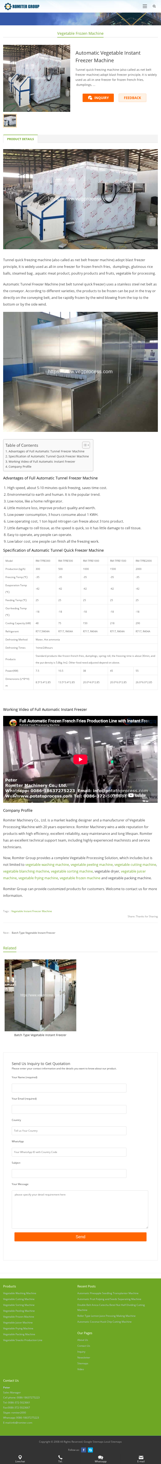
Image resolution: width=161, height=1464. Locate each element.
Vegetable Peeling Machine (19, 1311)
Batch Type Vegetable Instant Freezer (33, 933)
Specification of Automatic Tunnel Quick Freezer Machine (49, 456)
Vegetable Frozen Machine (80, 33)
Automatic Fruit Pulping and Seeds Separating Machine (109, 1299)
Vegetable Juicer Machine (18, 1322)
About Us (82, 1340)
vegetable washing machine (47, 864)
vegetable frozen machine (80, 878)
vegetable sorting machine (72, 871)
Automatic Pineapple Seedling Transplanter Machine (108, 1293)
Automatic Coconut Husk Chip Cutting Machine (104, 1321)
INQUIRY (101, 98)
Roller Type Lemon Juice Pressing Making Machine (106, 1316)
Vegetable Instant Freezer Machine (31, 911)
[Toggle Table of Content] (84, 445)
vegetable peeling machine (92, 864)
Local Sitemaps (113, 1441)
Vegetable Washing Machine (19, 1293)
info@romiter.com (21, 1422)
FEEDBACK (132, 98)
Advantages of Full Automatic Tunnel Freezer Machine (46, 451)
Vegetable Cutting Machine (19, 1299)
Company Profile (20, 467)
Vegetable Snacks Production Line (22, 1340)
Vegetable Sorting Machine (19, 1305)
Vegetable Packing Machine (19, 1334)
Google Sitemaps (94, 1441)
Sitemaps (82, 1363)
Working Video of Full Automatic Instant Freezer (42, 461)
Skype (90, 1449)
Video (80, 1369)
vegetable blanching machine (26, 871)
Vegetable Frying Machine (18, 1328)
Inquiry (81, 1351)
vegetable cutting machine (135, 864)
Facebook (83, 1449)
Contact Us (83, 1346)
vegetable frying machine (38, 878)
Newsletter (83, 1357)
